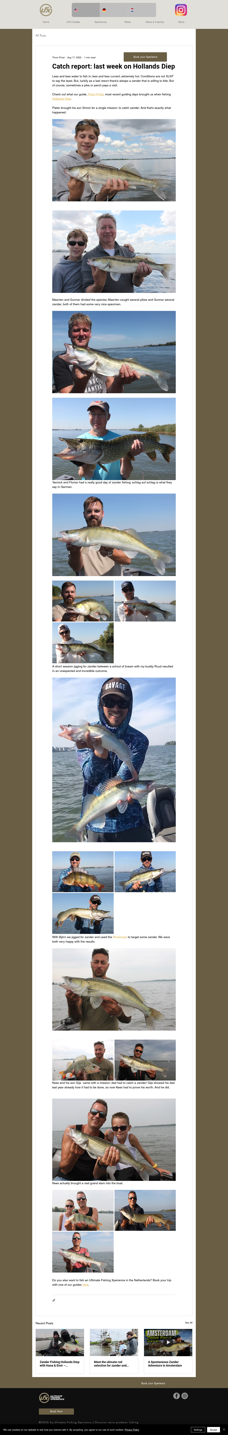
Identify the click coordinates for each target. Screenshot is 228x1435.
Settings (198, 1429)
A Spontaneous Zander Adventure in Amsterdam (165, 1363)
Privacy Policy (132, 1429)
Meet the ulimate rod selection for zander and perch (110, 1363)
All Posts (41, 35)
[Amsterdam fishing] (168, 1342)
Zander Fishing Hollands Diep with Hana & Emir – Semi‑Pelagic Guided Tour (59, 1363)
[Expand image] (83, 601)
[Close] (224, 1429)
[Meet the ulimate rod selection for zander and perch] (114, 1342)
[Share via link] (53, 1300)
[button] (73, 22)
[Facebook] (176, 1396)
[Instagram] (184, 1396)
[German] (114, 10)
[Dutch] (142, 10)
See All (188, 1322)
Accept (213, 1429)
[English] (86, 10)
